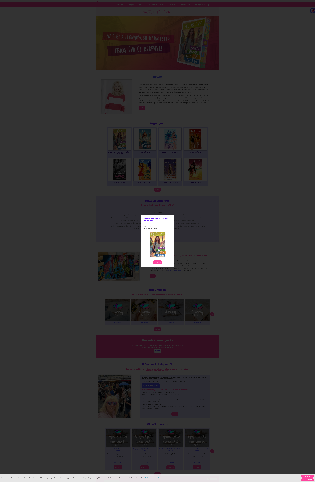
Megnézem (157, 262)
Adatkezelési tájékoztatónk (152, 478)
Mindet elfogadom (307, 479)
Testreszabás (307, 476)
